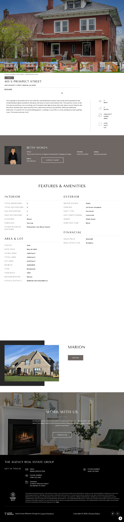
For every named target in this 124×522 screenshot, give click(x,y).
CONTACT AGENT (52, 160)
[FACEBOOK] (113, 513)
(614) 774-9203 (82, 154)
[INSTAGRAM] (117, 513)
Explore (75, 357)
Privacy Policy (94, 514)
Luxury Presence (47, 514)
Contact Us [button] (62, 435)
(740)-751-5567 (35, 477)
